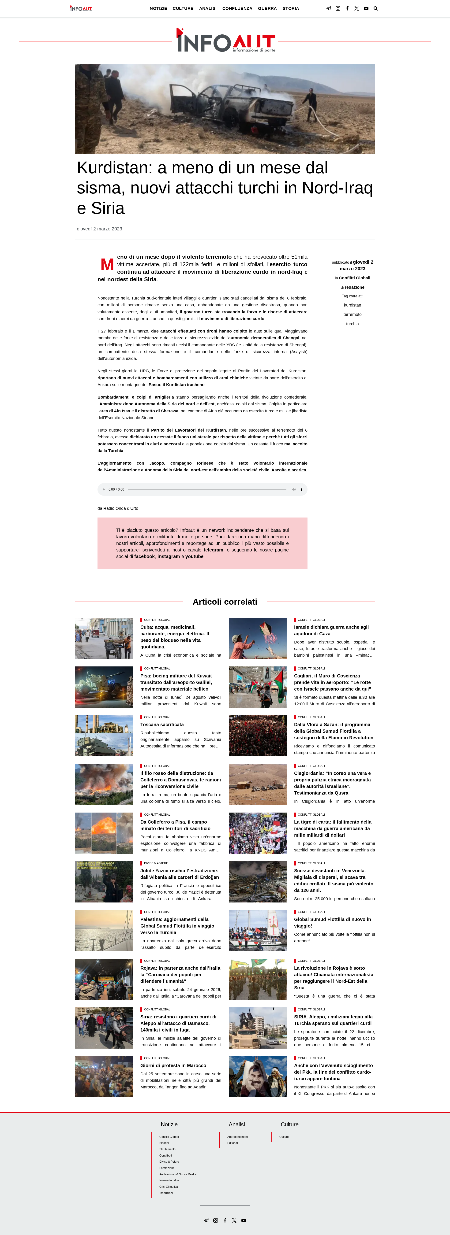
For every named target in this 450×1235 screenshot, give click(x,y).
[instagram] (338, 8)
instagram (169, 556)
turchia (352, 324)
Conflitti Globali (354, 278)
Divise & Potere (156, 863)
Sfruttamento (167, 1149)
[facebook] (347, 8)
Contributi (165, 1155)
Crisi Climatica (168, 1186)
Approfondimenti (237, 1137)
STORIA (291, 8)
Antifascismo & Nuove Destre (177, 1174)
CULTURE (183, 8)
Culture (284, 1137)
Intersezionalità (169, 1180)
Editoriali (233, 1143)
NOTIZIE (158, 8)
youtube (194, 556)
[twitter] (356, 8)
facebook (144, 556)
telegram (213, 549)
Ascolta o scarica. (289, 470)
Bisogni (164, 1143)
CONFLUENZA (237, 8)
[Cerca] (376, 8)
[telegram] (328, 8)
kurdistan (352, 305)
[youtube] (366, 8)
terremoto (353, 314)
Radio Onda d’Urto (120, 508)
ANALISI (208, 8)
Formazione (167, 1168)
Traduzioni (166, 1193)
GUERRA (267, 8)
